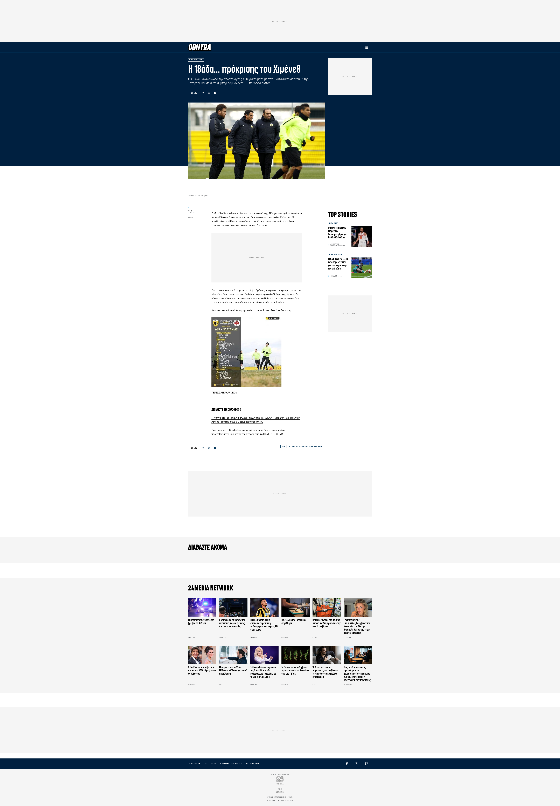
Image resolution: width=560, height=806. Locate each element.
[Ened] (280, 792)
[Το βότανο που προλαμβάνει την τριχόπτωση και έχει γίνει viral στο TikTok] (295, 655)
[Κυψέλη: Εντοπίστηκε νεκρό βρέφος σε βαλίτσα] (202, 607)
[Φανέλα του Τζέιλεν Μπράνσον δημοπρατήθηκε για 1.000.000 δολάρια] (361, 236)
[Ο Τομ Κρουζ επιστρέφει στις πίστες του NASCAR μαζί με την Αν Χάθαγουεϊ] (202, 655)
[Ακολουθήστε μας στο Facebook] (346, 763)
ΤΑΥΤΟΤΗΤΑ (210, 763)
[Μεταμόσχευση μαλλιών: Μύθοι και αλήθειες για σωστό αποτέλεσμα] (233, 655)
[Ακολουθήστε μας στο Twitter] (356, 763)
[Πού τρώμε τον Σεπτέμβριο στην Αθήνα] (295, 607)
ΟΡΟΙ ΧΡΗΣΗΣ (195, 763)
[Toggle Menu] (367, 47)
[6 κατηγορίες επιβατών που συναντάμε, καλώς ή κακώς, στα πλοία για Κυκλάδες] (233, 607)
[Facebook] (203, 93)
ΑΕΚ (284, 446)
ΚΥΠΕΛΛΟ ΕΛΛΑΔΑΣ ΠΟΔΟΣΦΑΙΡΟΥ (306, 446)
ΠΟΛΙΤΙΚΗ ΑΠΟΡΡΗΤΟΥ (231, 763)
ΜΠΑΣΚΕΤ (334, 223)
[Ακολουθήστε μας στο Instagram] (366, 763)
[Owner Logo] (280, 780)
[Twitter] (209, 93)
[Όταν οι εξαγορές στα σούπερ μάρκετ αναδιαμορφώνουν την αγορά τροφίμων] (327, 607)
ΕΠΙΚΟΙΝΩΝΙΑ (253, 763)
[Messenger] (215, 93)
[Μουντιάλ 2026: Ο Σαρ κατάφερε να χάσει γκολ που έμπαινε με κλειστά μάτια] (361, 267)
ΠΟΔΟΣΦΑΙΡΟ (336, 254)
